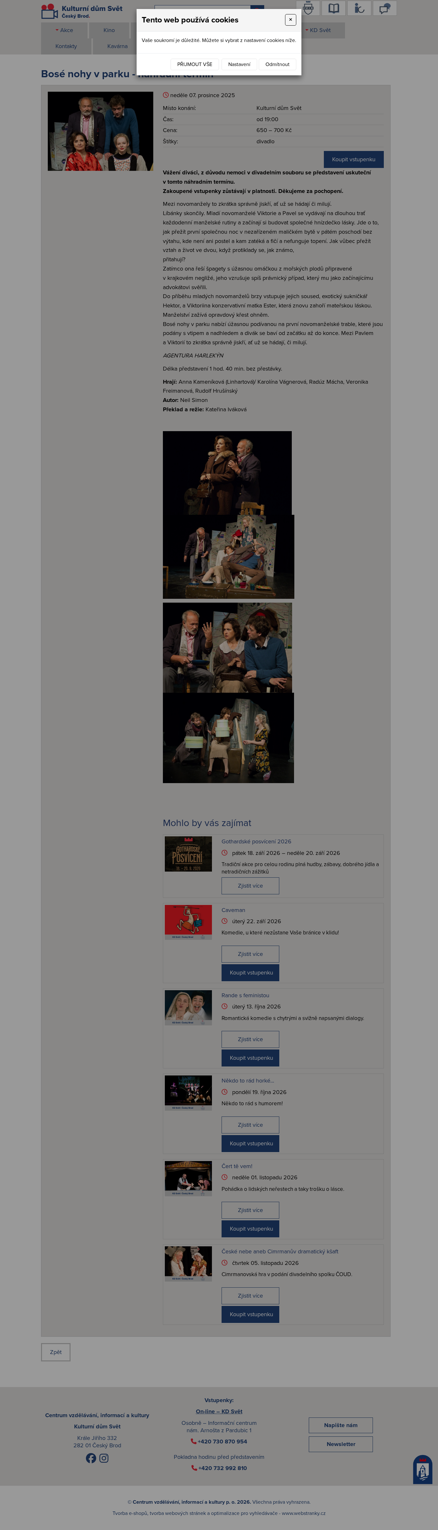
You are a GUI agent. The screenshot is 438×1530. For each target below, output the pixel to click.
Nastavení (239, 64)
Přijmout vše (194, 64)
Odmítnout (277, 64)
